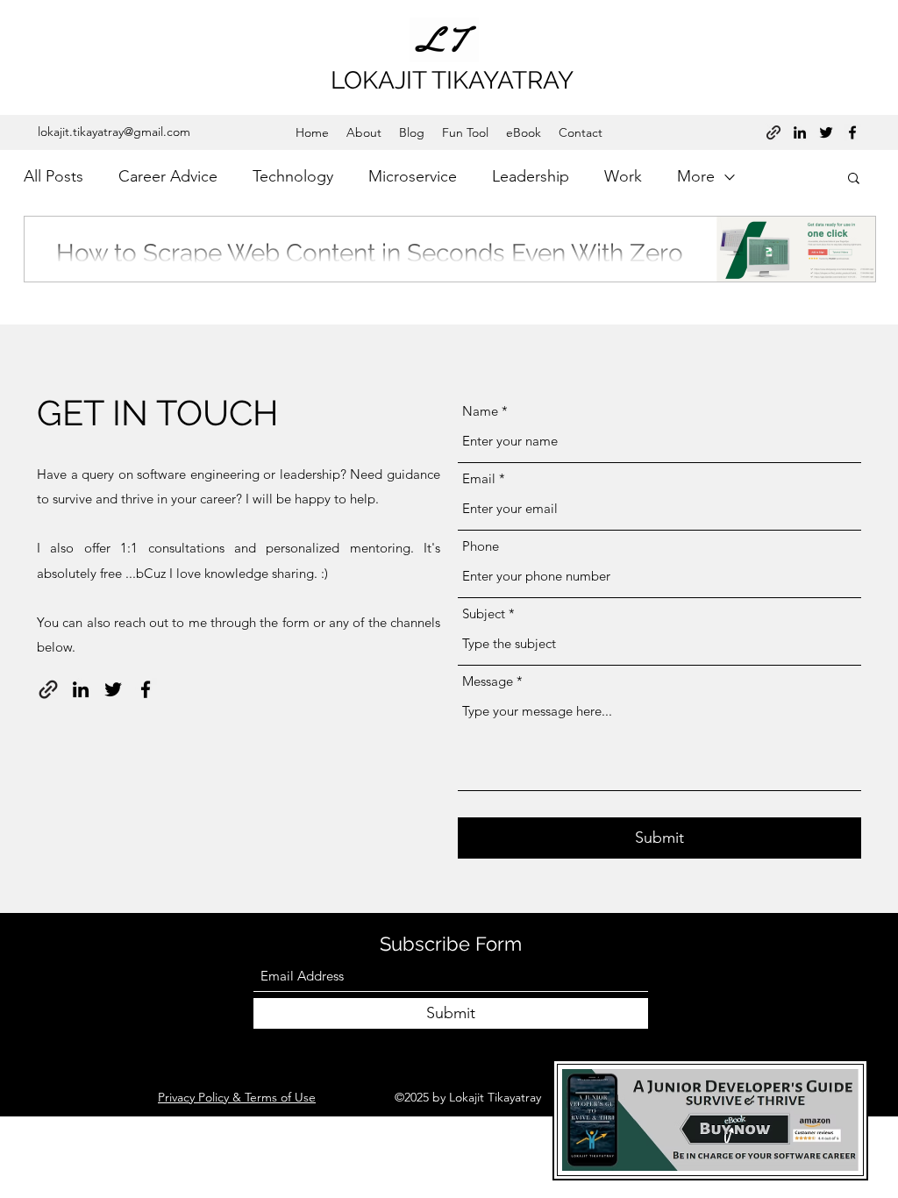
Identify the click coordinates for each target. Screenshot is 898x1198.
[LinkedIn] (800, 132)
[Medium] (773, 132)
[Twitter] (826, 132)
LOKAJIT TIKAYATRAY (452, 80)
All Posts (53, 176)
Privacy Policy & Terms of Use (237, 1097)
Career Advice (167, 176)
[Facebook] (852, 132)
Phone (480, 546)
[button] (853, 179)
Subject (483, 613)
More (696, 176)
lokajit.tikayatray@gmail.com (114, 131)
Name (480, 410)
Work (623, 176)
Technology (293, 176)
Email (478, 478)
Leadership (530, 176)
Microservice (412, 176)
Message (487, 681)
